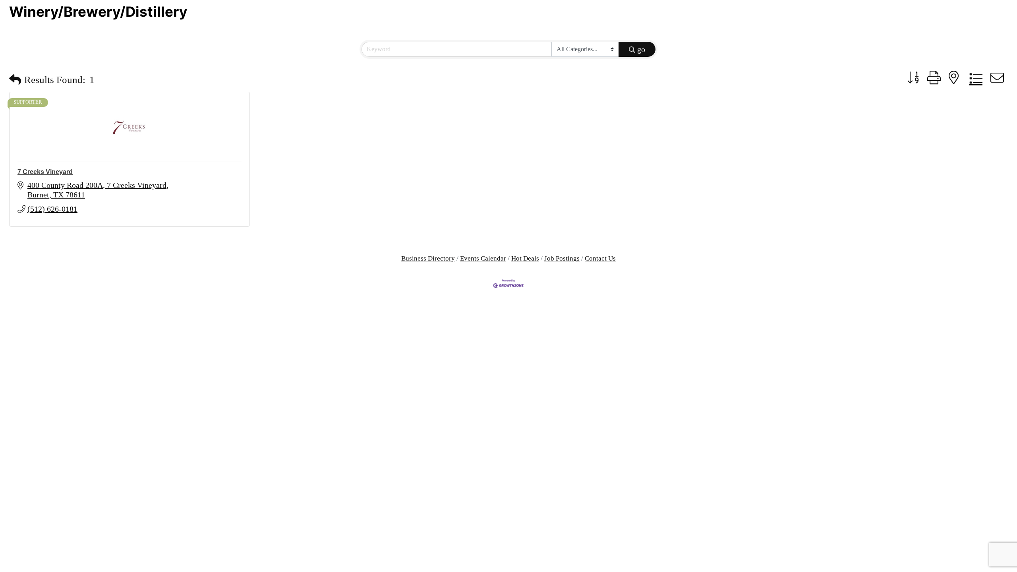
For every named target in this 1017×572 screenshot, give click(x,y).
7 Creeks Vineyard (45, 171)
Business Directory (428, 258)
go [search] (641, 49)
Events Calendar (483, 258)
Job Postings (562, 258)
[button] (15, 80)
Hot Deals (525, 258)
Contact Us (600, 258)
